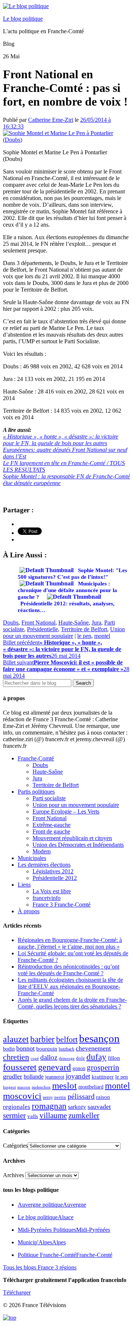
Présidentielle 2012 (55, 878)
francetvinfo (47, 898)
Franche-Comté (36, 758)
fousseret (20, 1067)
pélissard (81, 1096)
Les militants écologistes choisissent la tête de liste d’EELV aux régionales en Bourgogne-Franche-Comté (70, 986)
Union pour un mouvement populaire (64, 632)
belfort (67, 1039)
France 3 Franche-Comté (62, 904)
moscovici (22, 1096)
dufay (96, 1057)
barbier (42, 1039)
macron (23, 1087)
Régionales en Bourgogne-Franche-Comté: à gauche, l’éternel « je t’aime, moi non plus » (70, 943)
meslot (64, 1085)
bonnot (25, 1048)
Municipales (32, 858)
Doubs (10, 622)
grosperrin (103, 1067)
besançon (99, 1038)
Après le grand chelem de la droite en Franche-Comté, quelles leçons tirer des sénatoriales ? (72, 1003)
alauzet (16, 1039)
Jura (96, 622)
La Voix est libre (52, 891)
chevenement (93, 1048)
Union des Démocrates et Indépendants (78, 845)
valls (32, 1116)
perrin (60, 1097)
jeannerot (54, 1077)
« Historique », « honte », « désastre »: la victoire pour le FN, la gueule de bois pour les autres (60, 439)
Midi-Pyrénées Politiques (64, 1230)
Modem (42, 851)
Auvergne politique (52, 1204)
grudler (12, 1076)
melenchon (41, 1087)
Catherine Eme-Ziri (50, 120)
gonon (78, 1068)
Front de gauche (51, 831)
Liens (24, 884)
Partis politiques (36, 791)
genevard (54, 1067)
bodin (9, 1049)
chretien (16, 1057)
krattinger (103, 1076)
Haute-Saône (73, 622)
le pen (84, 636)
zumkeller (83, 1115)
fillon (114, 1058)
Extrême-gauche (52, 825)
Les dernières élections (44, 865)
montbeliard (90, 1087)
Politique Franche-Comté (65, 1255)
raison (103, 1097)
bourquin (46, 1049)
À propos (29, 911)
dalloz (48, 1057)
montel (102, 636)
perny (48, 1097)
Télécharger (17, 1292)
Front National (38, 622)
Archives (13, 1175)
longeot (9, 1087)
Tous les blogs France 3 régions (39, 1267)
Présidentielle (42, 629)
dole (80, 1058)
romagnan (49, 1106)
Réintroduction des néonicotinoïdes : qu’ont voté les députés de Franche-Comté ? (68, 969)
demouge (67, 1058)
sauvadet (99, 1106)
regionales (16, 1106)
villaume (53, 1115)
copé (35, 1058)
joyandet (78, 1076)
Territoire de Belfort (84, 629)
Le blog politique (23, 19)
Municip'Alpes (42, 1242)
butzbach (66, 1049)
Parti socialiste (49, 798)
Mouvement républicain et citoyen (72, 838)
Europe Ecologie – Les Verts (66, 811)
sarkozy (77, 1107)
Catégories (15, 1145)
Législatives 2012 (53, 871)
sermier (14, 1115)
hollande (34, 1076)
